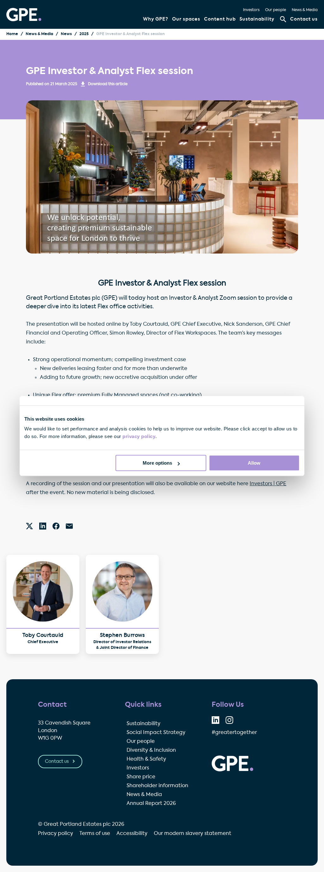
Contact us (304, 19)
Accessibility (131, 833)
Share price (141, 777)
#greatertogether (234, 732)
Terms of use (94, 833)
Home (12, 34)
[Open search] (283, 19)
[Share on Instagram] (229, 720)
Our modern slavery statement (192, 833)
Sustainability (257, 19)
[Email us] (69, 526)
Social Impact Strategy (156, 732)
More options (157, 463)
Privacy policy (55, 833)
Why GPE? (155, 19)
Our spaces (186, 19)
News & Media (305, 10)
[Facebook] (56, 526)
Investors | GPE (268, 483)
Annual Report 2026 (151, 803)
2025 (84, 34)
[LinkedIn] (42, 526)
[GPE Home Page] (23, 14)
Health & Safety (146, 759)
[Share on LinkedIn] (215, 720)
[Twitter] (29, 526)
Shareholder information (157, 785)
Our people (275, 10)
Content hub (220, 19)
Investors (251, 10)
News (66, 34)
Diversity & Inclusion (151, 750)
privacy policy (138, 436)
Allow (254, 463)
